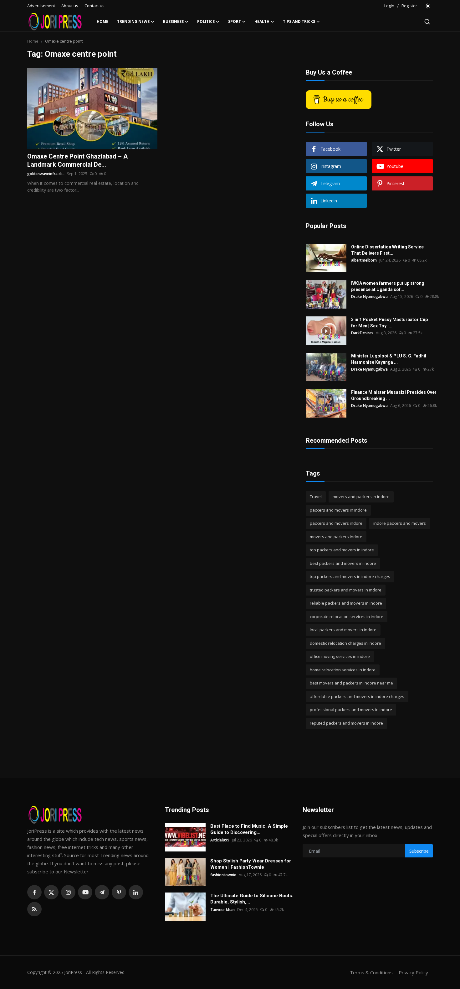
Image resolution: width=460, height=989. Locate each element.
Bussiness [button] (173, 21)
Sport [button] (234, 21)
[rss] (34, 909)
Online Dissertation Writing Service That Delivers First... (387, 250)
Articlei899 (219, 840)
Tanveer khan (222, 909)
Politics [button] (206, 21)
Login (389, 5)
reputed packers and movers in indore (346, 723)
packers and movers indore (336, 523)
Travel (316, 496)
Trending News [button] (133, 21)
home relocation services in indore (343, 670)
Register (409, 5)
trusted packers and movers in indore (345, 590)
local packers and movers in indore (343, 629)
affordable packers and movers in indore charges (357, 696)
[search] (427, 21)
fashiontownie (223, 874)
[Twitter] (51, 892)
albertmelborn (364, 260)
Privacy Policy (413, 972)
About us (69, 5)
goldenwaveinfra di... (45, 173)
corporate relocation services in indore (346, 616)
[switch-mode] (428, 5)
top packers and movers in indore (342, 550)
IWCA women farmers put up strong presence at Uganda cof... (387, 286)
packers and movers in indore (338, 510)
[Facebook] (34, 892)
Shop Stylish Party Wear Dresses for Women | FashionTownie (250, 864)
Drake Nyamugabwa (369, 296)
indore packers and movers (399, 523)
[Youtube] (85, 892)
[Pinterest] (119, 892)
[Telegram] (102, 892)
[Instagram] (68, 892)
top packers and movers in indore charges (350, 576)
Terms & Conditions (371, 972)
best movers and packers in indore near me (351, 683)
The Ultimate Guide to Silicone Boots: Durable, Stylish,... (251, 899)
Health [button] (261, 21)
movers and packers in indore (361, 496)
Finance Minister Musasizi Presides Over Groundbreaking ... (394, 395)
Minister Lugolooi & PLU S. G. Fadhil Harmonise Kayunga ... (388, 359)
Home (102, 21)
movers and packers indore (336, 536)
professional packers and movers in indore (351, 709)
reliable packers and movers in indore (346, 603)
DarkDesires (362, 333)
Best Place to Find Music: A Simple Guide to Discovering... (249, 829)
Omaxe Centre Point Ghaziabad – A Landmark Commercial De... (77, 160)
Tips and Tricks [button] (299, 21)
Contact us (94, 5)
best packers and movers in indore (343, 563)
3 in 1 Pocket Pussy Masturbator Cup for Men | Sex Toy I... (389, 322)
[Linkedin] (136, 892)
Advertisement (41, 5)
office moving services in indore (340, 656)
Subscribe (419, 851)
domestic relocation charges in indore (345, 643)
